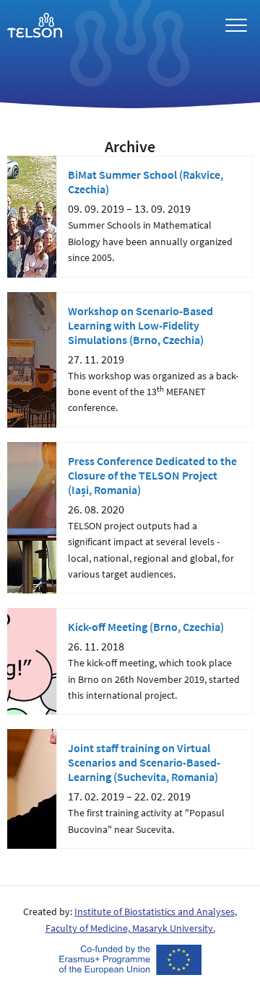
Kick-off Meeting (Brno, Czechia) (146, 626)
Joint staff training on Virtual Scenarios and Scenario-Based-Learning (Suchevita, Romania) (144, 762)
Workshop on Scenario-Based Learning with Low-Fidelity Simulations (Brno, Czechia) (140, 325)
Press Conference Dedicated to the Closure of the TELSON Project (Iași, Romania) (152, 475)
